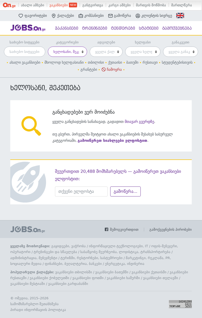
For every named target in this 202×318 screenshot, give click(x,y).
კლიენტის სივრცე (156, 15)
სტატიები (148, 28)
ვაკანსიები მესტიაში (27, 284)
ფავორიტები (35, 15)
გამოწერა (122, 15)
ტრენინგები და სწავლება (55, 252)
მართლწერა (181, 5)
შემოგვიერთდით (123, 229)
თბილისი (96, 62)
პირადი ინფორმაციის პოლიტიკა (38, 310)
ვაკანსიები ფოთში (88, 278)
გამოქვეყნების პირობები (170, 229)
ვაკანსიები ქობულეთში (49, 278)
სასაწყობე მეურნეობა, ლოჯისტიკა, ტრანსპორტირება (125, 252)
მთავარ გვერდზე (139, 121)
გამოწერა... (125, 191)
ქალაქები (65, 15)
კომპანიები (94, 15)
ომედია (21, 298)
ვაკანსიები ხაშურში (123, 278)
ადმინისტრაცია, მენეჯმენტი (33, 258)
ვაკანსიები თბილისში (73, 272)
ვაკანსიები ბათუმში (111, 272)
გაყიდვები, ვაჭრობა (68, 246)
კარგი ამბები (119, 5)
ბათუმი (132, 62)
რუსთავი (150, 62)
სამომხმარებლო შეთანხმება (34, 304)
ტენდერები (123, 28)
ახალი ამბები (32, 5)
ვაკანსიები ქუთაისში (149, 272)
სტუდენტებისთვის (177, 62)
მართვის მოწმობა (151, 5)
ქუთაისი (115, 62)
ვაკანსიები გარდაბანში (68, 284)
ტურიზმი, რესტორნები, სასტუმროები (91, 258)
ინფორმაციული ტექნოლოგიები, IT (118, 246)
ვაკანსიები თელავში (160, 278)
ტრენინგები (94, 28)
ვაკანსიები (59, 5)
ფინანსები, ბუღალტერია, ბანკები (73, 264)
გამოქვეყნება (177, 28)
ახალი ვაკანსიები (24, 62)
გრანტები (88, 69)
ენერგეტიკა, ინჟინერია (124, 264)
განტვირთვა (92, 5)
